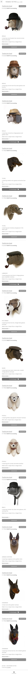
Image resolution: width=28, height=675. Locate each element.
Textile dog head (7, 6)
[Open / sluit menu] (1, 1)
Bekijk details (5, 44)
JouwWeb (9, 667)
